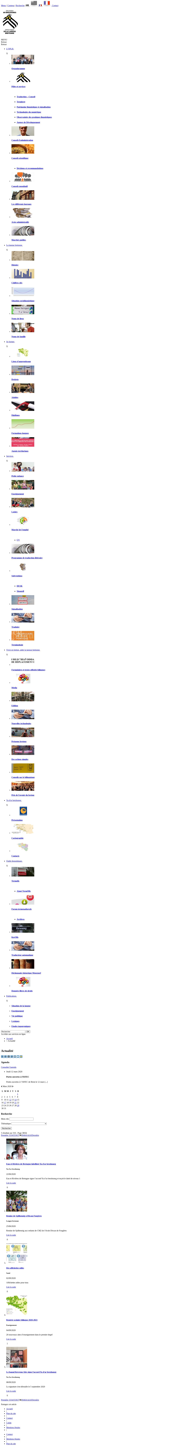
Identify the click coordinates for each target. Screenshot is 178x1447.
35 (14, 1135)
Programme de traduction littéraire (26, 558)
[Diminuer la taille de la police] (2, 1057)
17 (5, 1102)
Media (14, 688)
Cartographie (17, 838)
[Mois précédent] (1, 1086)
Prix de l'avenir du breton (22, 795)
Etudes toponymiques (20, 1026)
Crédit (8, 1423)
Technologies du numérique (29, 112)
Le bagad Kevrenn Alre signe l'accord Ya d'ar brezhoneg (31, 1372)
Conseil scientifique (19, 158)
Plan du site (11, 1413)
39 (22, 1135)
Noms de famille (18, 336)
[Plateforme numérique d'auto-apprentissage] (22, 374)
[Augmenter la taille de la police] (5, 1057)
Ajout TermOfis (24, 891)
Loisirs (14, 512)
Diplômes (15, 415)
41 (27, 1135)
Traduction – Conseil (26, 97)
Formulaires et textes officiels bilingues (28, 670)
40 (24, 1135)
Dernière (35, 1135)
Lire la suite (11, 1183)
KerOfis (14, 937)
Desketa (15, 379)
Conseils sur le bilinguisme (23, 777)
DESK (19, 586)
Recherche (20, 5)
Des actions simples (19, 759)
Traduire (15, 627)
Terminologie (17, 645)
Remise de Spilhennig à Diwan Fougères (24, 1216)
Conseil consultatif (19, 186)
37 (18, 1135)
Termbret (21, 102)
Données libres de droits (22, 991)
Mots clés (5, 1119)
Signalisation (17, 609)
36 (16, 1135)
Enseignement (17, 494)
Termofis (15, 881)
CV (18, 540)
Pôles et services (18, 86)
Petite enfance (17, 476)
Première (5, 1135)
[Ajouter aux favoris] (21, 1057)
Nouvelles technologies (21, 723)
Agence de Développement (28, 122)
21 (15, 1102)
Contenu (10, 5)
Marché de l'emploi (19, 530)
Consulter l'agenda (8, 1067)
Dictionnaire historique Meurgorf (26, 973)
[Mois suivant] (12, 1086)
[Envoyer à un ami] (18, 1057)
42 (29, 1135)
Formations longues (20, 433)
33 (10, 1135)
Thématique (6, 1123)
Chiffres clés (16, 283)
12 (10, 1100)
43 (31, 1135)
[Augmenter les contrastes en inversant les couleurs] (8, 1057)
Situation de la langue (20, 1006)
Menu (3, 5)
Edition (14, 706)
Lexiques (15, 1021)
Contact (55, 5)
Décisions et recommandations (30, 168)
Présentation (17, 820)
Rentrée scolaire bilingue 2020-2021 (22, 1320)
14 (15, 1100)
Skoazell (20, 591)
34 (12, 1135)
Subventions (16, 576)
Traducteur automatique (22, 955)
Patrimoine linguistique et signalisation (34, 107)
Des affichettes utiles (15, 1268)
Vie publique (17, 1016)
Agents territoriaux (19, 451)
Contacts (15, 856)
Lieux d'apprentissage (21, 361)
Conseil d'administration (22, 140)
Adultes (14, 397)
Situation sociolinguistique (22, 301)
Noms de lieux (17, 319)
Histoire (14, 265)
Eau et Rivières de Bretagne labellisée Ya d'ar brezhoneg (31, 1164)
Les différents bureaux (21, 204)
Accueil (9, 1038)
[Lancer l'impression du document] (15, 1057)
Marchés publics (18, 240)
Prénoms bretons (18, 741)
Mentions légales (13, 1427)
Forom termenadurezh (21, 909)
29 (18, 1105)
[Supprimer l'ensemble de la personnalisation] (12, 1057)
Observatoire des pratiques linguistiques (34, 117)
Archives (20, 919)
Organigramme (18, 68)
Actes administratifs (20, 222)
